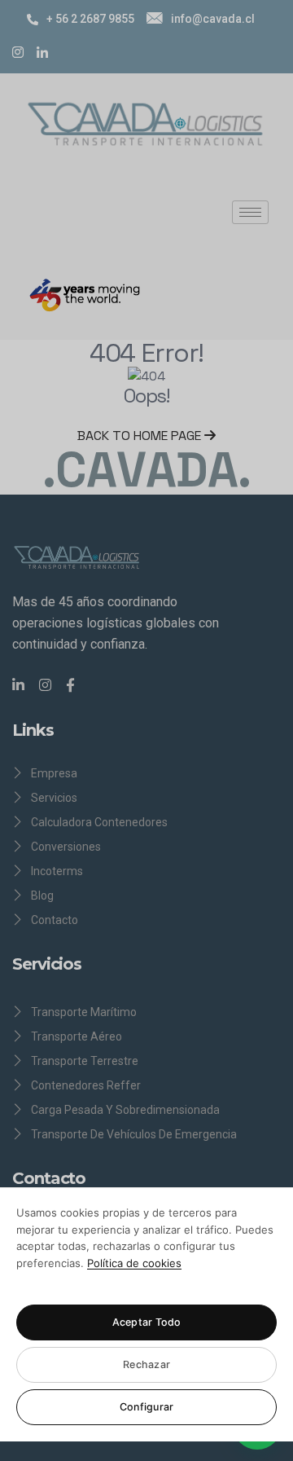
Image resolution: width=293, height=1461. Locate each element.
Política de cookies (134, 1263)
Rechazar (146, 1364)
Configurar (147, 1407)
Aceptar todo (146, 1322)
